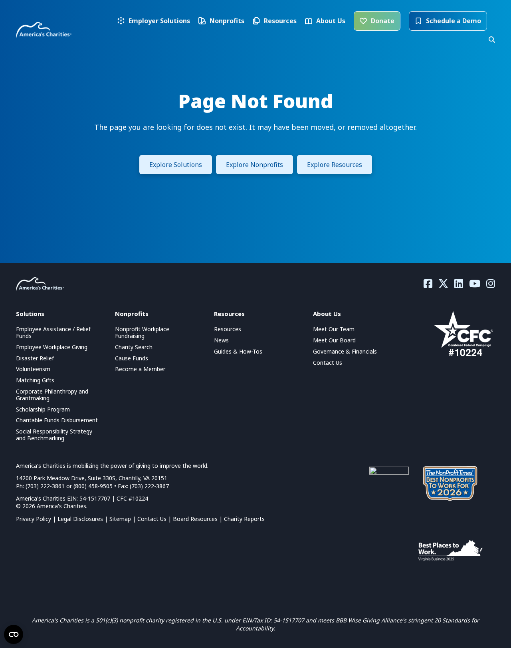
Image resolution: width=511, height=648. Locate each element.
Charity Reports (244, 519)
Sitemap (120, 519)
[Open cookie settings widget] (13, 634)
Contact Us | (155, 519)
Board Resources (195, 519)
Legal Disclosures (80, 519)
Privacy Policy (33, 519)
